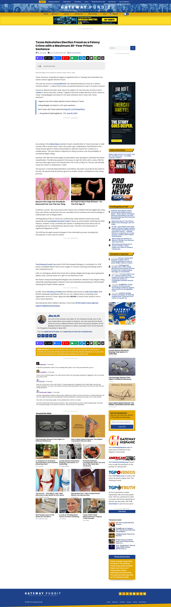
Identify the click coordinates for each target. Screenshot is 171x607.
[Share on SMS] (95, 58)
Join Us (66, 14)
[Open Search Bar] (120, 14)
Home (46, 14)
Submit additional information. (48, 306)
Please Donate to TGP (98, 2)
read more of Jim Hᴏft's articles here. (77, 332)
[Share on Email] (99, 58)
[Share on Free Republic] (87, 58)
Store (86, 2)
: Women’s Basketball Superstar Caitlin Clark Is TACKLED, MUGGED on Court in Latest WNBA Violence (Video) (122, 260)
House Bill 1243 (60, 84)
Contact (122, 602)
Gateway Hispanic (54, 2)
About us (115, 602)
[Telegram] (137, 593)
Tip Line (42, 2)
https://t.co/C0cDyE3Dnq (74, 109)
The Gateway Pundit (44, 264)
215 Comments (75, 53)
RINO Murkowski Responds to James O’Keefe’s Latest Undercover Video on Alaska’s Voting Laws (122, 246)
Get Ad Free (112, 2)
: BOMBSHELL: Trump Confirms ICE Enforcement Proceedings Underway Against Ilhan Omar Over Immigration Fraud (123, 288)
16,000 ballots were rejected (86, 303)
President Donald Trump (60, 221)
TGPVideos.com (118, 476)
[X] (127, 593)
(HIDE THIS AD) (89, 28)
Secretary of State (54, 292)
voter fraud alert (91, 292)
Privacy (129, 602)
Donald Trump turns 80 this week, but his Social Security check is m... (125, 541)
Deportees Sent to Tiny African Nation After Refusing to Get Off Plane (123, 222)
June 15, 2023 (71, 113)
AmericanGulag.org (120, 462)
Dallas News (54, 144)
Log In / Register (124, 2)
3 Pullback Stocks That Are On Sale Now (125, 534)
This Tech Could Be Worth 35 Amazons (125, 523)
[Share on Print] (102, 58)
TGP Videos (77, 2)
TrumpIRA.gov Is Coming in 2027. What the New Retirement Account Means (125, 530)
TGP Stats (122, 511)
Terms (135, 602)
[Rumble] (134, 593)
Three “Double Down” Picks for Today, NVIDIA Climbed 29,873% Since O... (125, 547)
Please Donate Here (122, 557)
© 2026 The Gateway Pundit (33, 602)
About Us (54, 14)
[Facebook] (130, 593)
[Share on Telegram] (80, 58)
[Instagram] (141, 593)
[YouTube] (144, 593)
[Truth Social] (120, 593)
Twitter (38, 92)
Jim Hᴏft (54, 316)
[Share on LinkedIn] (84, 58)
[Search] (132, 48)
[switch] (126, 14)
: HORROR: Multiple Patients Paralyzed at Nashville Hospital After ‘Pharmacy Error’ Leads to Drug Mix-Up (123, 295)
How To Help (92, 14)
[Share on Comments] (91, 58)
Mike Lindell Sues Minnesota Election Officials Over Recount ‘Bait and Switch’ (123, 240)
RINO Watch (67, 2)
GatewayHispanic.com (121, 447)
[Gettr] (123, 593)
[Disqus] (70, 383)
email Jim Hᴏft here (51, 332)
